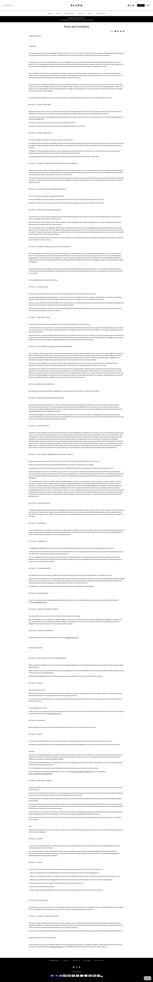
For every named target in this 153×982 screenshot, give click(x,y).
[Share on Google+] (121, 31)
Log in (104, 13)
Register (99, 13)
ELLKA (77, 971)
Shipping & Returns (54, 960)
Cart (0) (140, 5)
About (90, 13)
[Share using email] (123, 31)
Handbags (50, 13)
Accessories (81, 13)
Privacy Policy (87, 960)
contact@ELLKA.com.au (40, 602)
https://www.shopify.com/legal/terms (81, 771)
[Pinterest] (133, 5)
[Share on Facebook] (115, 31)
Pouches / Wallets (70, 13)
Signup (4, 5)
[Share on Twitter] (118, 31)
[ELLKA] (76, 3)
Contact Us (66, 960)
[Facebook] (128, 5)
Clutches (58, 13)
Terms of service (99, 960)
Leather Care (76, 960)
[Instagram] (131, 5)
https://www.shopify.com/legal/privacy (40, 773)
